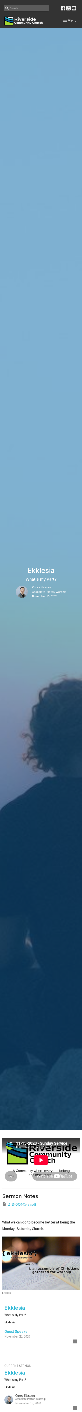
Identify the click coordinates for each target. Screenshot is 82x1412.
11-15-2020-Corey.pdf (21, 1204)
